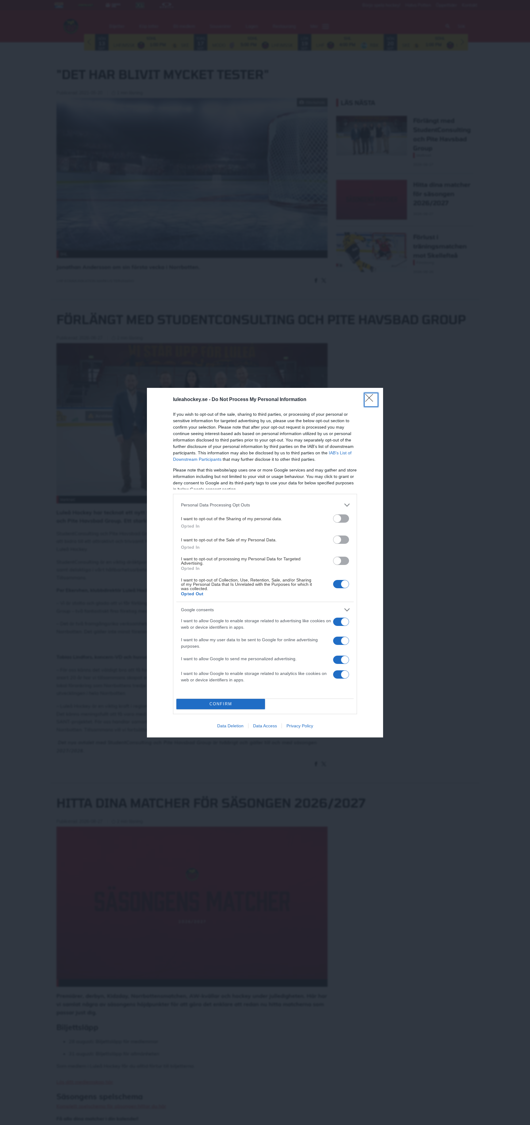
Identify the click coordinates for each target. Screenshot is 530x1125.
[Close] (371, 400)
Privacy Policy (299, 725)
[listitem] (265, 505)
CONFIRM (220, 704)
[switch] (341, 518)
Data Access (265, 725)
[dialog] (265, 562)
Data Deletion (230, 725)
